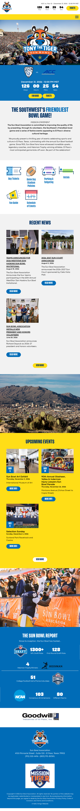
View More (40, 365)
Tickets (72, 8)
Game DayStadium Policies (31, 182)
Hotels (66, 177)
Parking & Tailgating (48, 180)
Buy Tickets (13, 179)
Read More (14, 291)
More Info (13, 488)
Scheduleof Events (31, 204)
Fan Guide (35, 96)
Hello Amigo (37, 804)
